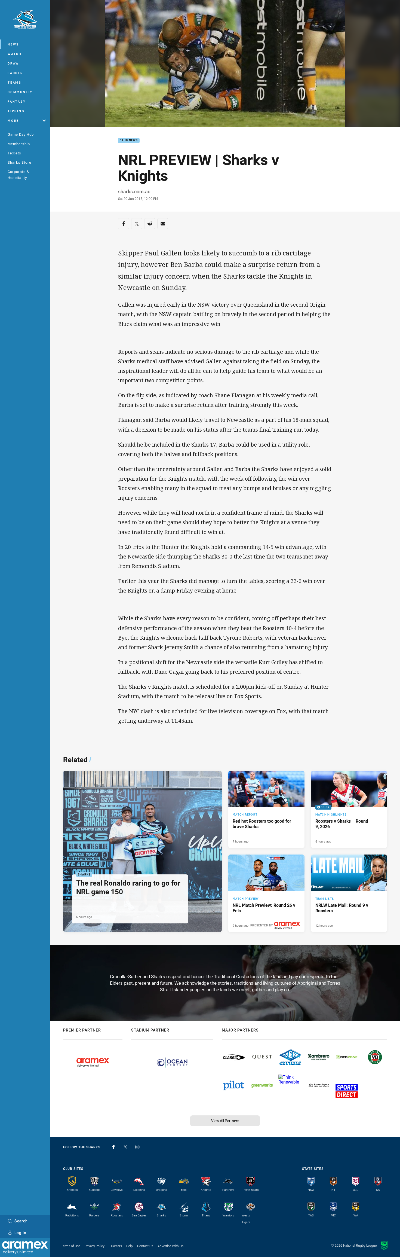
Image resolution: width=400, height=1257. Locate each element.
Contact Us (145, 1246)
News (13, 44)
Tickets (14, 153)
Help (129, 1246)
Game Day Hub (21, 134)
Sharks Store (19, 162)
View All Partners (225, 1120)
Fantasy (17, 101)
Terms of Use (70, 1246)
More (13, 120)
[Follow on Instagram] (137, 1147)
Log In (20, 1232)
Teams (14, 82)
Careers (116, 1246)
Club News (129, 140)
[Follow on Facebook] (113, 1147)
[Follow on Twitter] (125, 1147)
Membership (19, 143)
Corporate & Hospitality (18, 174)
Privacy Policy (94, 1246)
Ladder (15, 73)
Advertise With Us (170, 1246)
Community (20, 92)
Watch (15, 54)
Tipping (16, 111)
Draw (13, 63)
